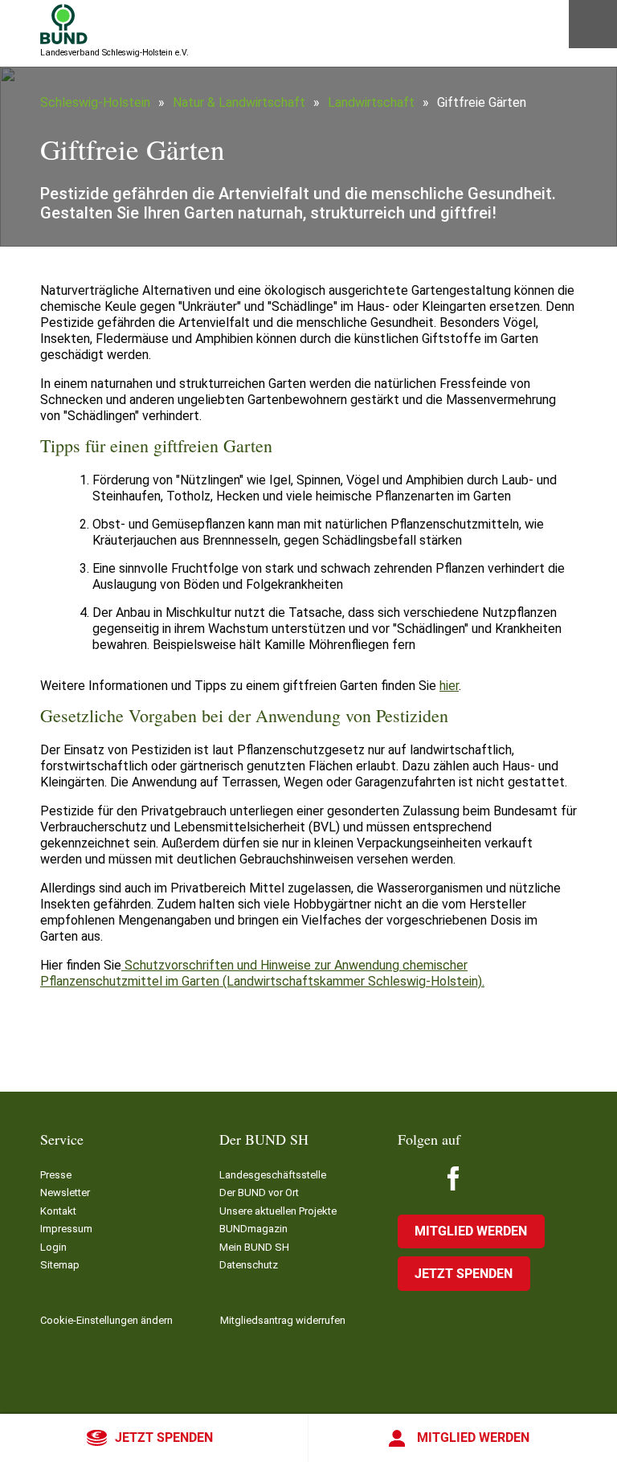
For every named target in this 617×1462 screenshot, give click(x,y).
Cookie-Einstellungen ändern (106, 1320)
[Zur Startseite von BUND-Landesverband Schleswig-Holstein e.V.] (64, 24)
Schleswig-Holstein (95, 102)
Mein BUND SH (254, 1247)
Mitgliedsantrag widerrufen (282, 1320)
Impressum (66, 1229)
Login (53, 1247)
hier (449, 685)
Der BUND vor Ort (259, 1192)
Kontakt (58, 1211)
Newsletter (65, 1192)
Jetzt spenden (164, 1437)
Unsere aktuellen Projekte (278, 1211)
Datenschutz (248, 1265)
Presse (56, 1175)
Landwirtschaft (371, 102)
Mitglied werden (473, 1437)
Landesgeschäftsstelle (272, 1175)
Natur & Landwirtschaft (239, 102)
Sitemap (60, 1265)
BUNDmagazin (253, 1229)
